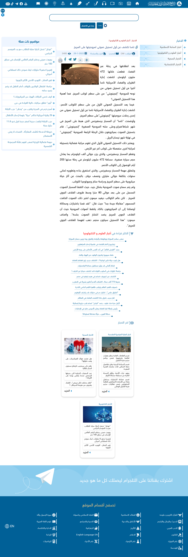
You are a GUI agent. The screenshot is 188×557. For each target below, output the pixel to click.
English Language (85, 535)
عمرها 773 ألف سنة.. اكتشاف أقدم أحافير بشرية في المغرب (96, 282)
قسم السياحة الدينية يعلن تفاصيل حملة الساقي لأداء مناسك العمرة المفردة (116, 366)
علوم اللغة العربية (44, 521)
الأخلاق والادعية (129, 521)
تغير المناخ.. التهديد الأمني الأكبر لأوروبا (97, 446)
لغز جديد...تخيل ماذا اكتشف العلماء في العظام (96, 298)
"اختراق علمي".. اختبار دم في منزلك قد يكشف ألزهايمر (96, 293)
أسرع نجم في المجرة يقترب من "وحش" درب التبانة (28, 109)
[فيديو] (112, 4)
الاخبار (179, 41)
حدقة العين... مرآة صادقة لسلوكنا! (96, 314)
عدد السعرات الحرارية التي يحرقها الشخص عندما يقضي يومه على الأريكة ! (79, 375)
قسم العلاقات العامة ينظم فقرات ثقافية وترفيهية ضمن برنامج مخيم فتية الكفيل (116, 358)
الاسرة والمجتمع (87, 521)
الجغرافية (90, 528)
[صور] (121, 4)
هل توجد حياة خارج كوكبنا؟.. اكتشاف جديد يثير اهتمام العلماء (96, 260)
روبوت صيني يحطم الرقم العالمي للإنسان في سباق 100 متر (97, 433)
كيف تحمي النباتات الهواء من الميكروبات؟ (32, 97)
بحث (100, 25)
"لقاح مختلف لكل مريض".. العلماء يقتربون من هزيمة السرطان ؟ (79, 384)
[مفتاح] (88, 4)
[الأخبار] (129, 4)
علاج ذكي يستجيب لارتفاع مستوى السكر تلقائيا (79, 367)
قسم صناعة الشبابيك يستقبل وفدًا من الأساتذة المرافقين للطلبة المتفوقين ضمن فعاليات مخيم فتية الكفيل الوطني (116, 383)
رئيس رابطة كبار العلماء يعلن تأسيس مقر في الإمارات (96, 309)
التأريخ (133, 528)
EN (2, 11)
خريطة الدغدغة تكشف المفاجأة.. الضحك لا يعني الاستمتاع (30, 134)
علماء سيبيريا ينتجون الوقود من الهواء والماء (96, 255)
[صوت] (104, 4)
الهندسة (174, 548)
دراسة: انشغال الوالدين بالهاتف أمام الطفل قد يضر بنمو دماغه (28, 88)
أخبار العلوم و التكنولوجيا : (119, 40)
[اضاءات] (55, 4)
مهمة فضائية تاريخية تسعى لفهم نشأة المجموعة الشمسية (30, 144)
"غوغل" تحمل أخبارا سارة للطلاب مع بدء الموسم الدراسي (97, 427)
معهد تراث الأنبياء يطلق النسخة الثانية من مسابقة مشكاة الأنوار (116, 374)
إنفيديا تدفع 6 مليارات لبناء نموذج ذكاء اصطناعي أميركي (97, 440)
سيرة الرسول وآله (44, 515)
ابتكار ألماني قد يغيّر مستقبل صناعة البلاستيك (96, 266)
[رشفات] (79, 4)
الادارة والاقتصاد (44, 528)
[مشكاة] (71, 4)
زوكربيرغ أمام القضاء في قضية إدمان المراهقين (96, 244)
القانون (174, 535)
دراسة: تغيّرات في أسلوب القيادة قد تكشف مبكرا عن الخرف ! (96, 271)
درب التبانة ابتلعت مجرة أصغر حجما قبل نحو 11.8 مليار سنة (29, 123)
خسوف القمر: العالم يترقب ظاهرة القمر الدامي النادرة (96, 287)
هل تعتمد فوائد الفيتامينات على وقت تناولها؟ (79, 360)
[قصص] (38, 4)
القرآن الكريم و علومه (169, 515)
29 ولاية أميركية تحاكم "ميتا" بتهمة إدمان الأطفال (29, 115)
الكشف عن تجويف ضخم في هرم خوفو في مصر (96, 276)
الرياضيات (47, 541)
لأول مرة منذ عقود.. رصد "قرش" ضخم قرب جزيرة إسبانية (96, 303)
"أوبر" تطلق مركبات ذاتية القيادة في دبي (33, 103)
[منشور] (63, 4)
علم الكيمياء (131, 541)
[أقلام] (96, 4)
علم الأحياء (89, 541)
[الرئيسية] (137, 4)
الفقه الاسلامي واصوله (83, 515)
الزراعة (48, 535)
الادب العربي (172, 528)
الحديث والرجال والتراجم (167, 521)
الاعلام (133, 535)
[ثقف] (46, 4)
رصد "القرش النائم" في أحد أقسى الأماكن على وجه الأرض (96, 250)
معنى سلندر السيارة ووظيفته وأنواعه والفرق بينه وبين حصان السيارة (96, 239)
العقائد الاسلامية (128, 515)
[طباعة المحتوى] (60, 60)
